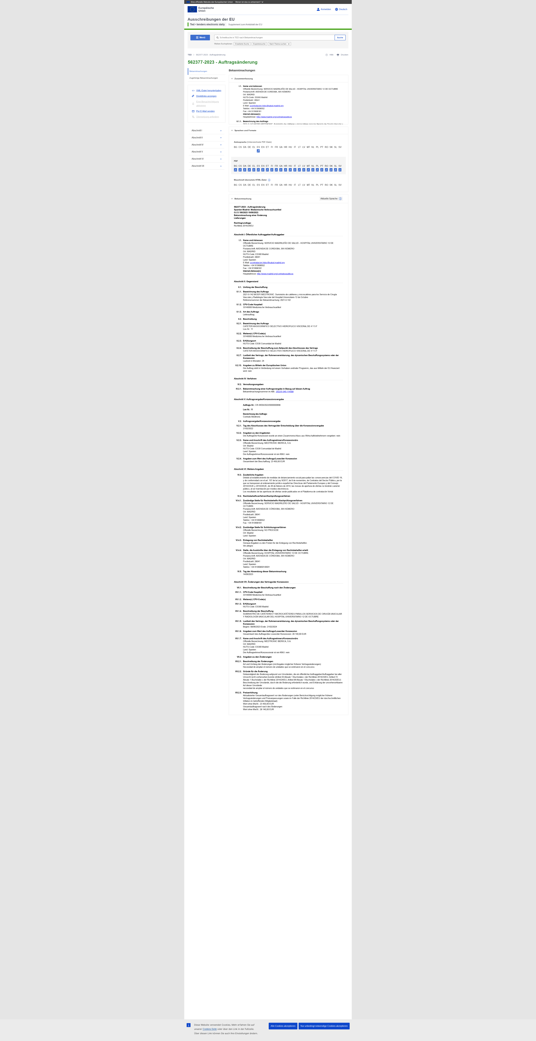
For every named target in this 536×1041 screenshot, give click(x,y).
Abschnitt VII (198, 166)
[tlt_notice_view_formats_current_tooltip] (340, 198)
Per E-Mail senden (205, 111)
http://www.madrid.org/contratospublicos (274, 117)
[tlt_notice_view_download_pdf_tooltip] (235, 169)
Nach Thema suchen (278, 44)
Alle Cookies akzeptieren (283, 1026)
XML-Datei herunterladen (208, 90)
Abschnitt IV (198, 145)
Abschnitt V (197, 152)
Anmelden (326, 9)
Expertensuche (259, 44)
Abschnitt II (197, 137)
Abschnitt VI (198, 159)
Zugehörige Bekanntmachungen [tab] (203, 78)
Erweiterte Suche (242, 44)
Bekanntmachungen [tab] (198, 71)
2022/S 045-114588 (285, 391)
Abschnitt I (197, 130)
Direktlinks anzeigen (206, 96)
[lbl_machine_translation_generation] (269, 180)
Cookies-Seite (210, 1029)
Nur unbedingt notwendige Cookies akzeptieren (324, 1026)
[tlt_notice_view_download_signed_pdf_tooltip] (258, 151)
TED (190, 55)
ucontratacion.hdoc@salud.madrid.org (266, 106)
